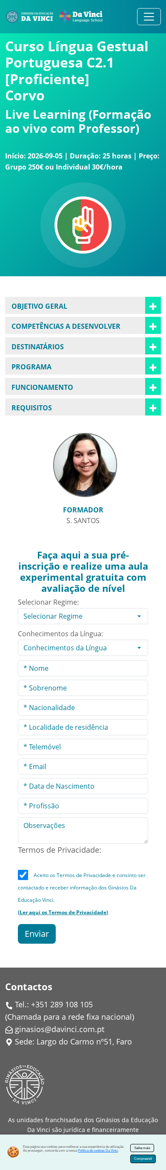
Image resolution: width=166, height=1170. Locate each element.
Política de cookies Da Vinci (98, 1150)
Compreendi (143, 1159)
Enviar (37, 933)
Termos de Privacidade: (59, 850)
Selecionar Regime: (48, 602)
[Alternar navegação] (149, 16)
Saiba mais (142, 1148)
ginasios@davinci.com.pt (59, 1029)
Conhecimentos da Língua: (60, 633)
